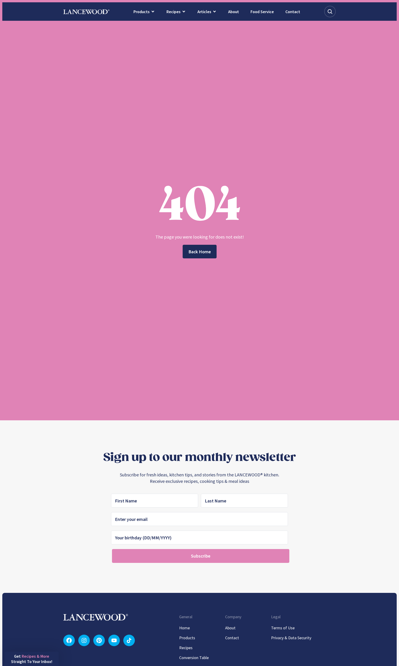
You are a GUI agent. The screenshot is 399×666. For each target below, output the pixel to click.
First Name (125, 327)
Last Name (165, 327)
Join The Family (154, 388)
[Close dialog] (283, 293)
